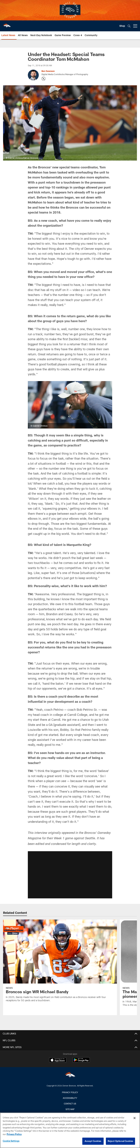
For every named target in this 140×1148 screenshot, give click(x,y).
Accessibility (70, 1098)
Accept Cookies (93, 1141)
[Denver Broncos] (70, 1076)
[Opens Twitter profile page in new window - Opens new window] (43, 79)
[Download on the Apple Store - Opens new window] (58, 1060)
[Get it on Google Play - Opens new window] (81, 1061)
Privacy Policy (70, 1092)
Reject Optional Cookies (120, 1141)
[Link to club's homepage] (7, 24)
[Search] (129, 26)
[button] (70, 875)
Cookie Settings (11, 1140)
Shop (122, 25)
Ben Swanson (48, 71)
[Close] (134, 1118)
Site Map (70, 1109)
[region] (70, 1130)
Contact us (70, 1103)
